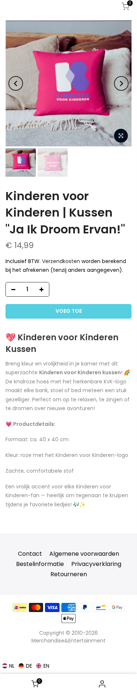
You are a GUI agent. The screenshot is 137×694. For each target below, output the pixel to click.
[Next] (121, 83)
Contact (30, 553)
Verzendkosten (61, 261)
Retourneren (68, 574)
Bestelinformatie (40, 564)
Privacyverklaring (96, 564)
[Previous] (15, 83)
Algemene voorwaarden (84, 553)
